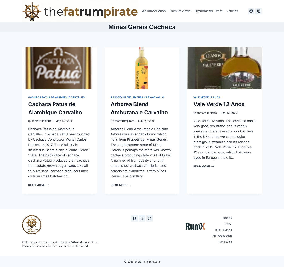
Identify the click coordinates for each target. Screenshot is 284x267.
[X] (142, 218)
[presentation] (59, 68)
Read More (38, 184)
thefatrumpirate (42, 120)
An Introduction (154, 11)
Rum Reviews (180, 11)
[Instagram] (258, 11)
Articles (232, 11)
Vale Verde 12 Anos (206, 97)
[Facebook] (251, 11)
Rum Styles (225, 241)
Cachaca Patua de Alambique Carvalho (56, 97)
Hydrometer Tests (209, 11)
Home (228, 223)
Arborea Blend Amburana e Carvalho (137, 97)
